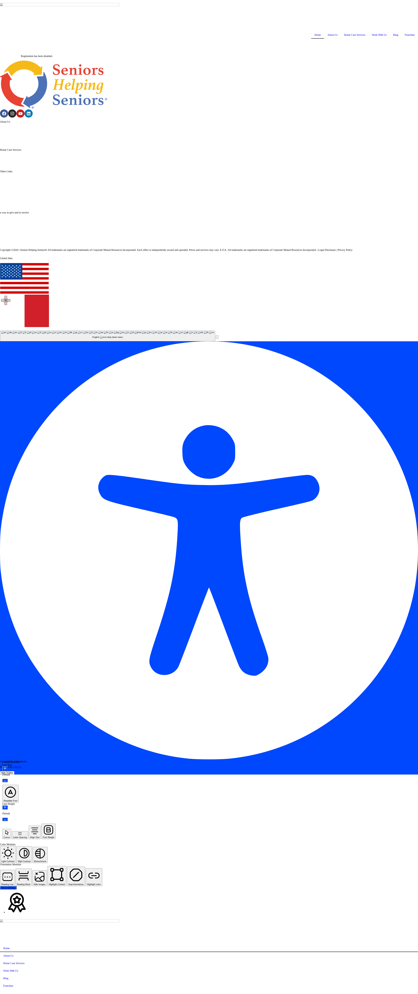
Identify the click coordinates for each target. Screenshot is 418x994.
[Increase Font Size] (5, 769)
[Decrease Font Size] (5, 780)
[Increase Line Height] (5, 807)
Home (317, 34)
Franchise (410, 34)
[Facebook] (4, 113)
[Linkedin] (28, 113)
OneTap (17, 767)
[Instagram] (12, 113)
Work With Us (379, 34)
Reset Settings (8, 888)
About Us (332, 34)
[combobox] (107, 336)
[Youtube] (20, 113)
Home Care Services (354, 34)
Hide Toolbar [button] (7, 773)
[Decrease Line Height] (5, 819)
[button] (217, 337)
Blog (395, 34)
